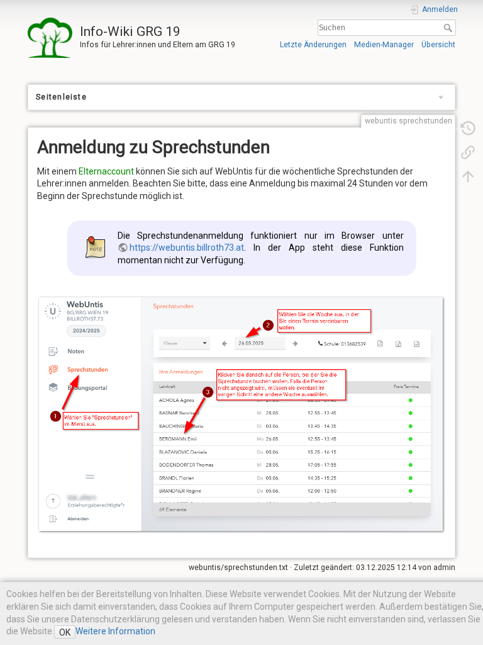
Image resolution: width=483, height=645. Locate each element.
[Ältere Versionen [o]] (467, 128)
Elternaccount (106, 171)
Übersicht (438, 44)
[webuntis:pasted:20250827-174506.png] (241, 414)
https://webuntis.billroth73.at (187, 248)
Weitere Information (115, 631)
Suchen (449, 27)
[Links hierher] (467, 152)
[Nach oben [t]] (467, 176)
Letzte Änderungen (313, 44)
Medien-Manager (384, 44)
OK (64, 632)
